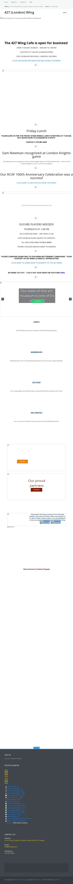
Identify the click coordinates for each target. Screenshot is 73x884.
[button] (2, 299)
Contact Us (23, 2)
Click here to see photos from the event (36, 183)
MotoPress (38, 880)
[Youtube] (68, 2)
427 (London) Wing (20, 880)
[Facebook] (65, 2)
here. (62, 272)
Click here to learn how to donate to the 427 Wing (36, 263)
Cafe (31, 2)
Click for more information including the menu (36, 60)
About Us (14, 2)
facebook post (37, 164)
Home (6, 2)
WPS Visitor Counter (20, 823)
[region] (36, 457)
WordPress (57, 880)
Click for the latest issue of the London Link (36, 205)
